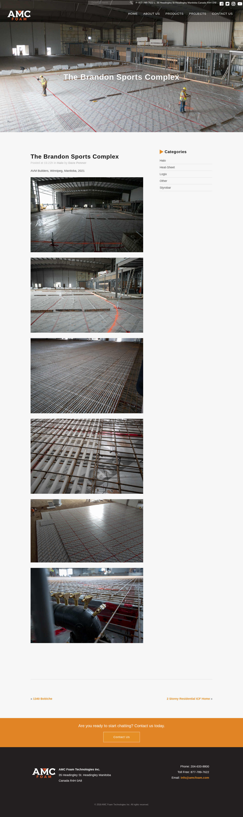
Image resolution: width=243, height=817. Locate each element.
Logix (163, 174)
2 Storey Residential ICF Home (188, 698)
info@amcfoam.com (195, 777)
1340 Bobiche (42, 698)
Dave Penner (77, 163)
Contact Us (121, 737)
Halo (60, 163)
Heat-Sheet (167, 167)
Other (163, 181)
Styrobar (165, 187)
